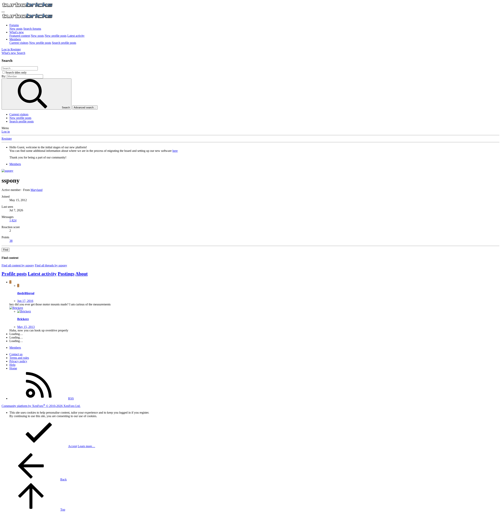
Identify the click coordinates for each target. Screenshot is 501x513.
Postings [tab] (66, 273)
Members (15, 39)
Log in (6, 131)
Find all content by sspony (18, 265)
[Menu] (3, 12)
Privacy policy (18, 361)
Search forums (32, 28)
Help (12, 364)
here (175, 150)
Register (7, 138)
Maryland (36, 190)
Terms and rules (19, 357)
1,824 (12, 220)
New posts (16, 28)
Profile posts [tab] (14, 273)
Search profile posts (64, 42)
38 (11, 240)
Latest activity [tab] (42, 273)
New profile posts (56, 35)
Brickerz (23, 319)
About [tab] (81, 273)
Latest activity (76, 35)
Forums (14, 25)
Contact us (16, 354)
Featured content (19, 35)
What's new (16, 32)
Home (13, 368)
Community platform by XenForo (41, 406)
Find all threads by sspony (51, 265)
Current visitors (18, 42)
